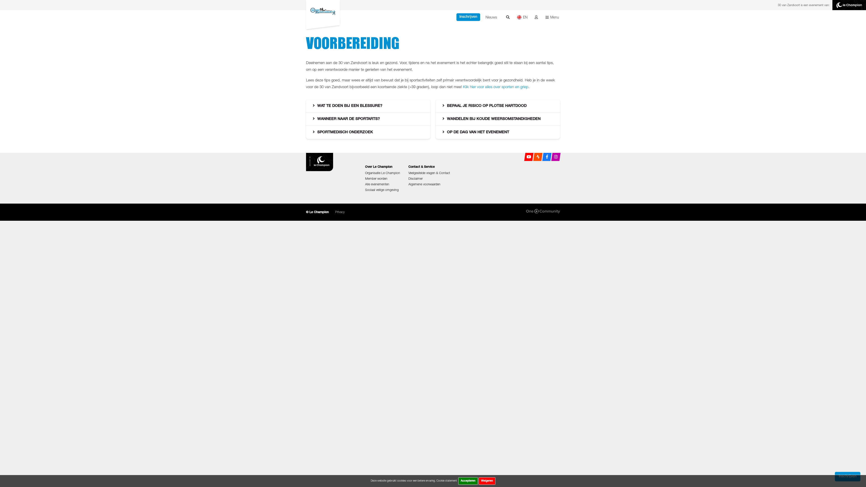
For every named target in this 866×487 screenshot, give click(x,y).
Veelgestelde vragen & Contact (429, 173)
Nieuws (491, 17)
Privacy (340, 212)
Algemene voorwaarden (424, 184)
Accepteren (468, 481)
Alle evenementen (377, 184)
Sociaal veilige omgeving (382, 190)
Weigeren (487, 481)
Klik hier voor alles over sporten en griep (495, 87)
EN (525, 17)
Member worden (376, 178)
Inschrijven (468, 17)
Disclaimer (415, 178)
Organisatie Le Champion (382, 173)
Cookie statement (446, 480)
